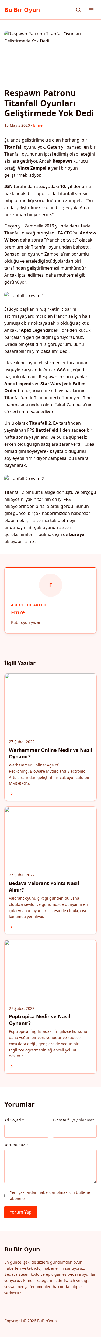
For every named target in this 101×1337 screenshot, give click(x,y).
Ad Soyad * (14, 1119)
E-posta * (74, 1119)
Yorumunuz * (16, 1144)
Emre (18, 612)
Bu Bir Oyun (22, 9)
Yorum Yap (21, 1212)
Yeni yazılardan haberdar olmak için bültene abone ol (50, 1195)
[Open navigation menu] (91, 9)
